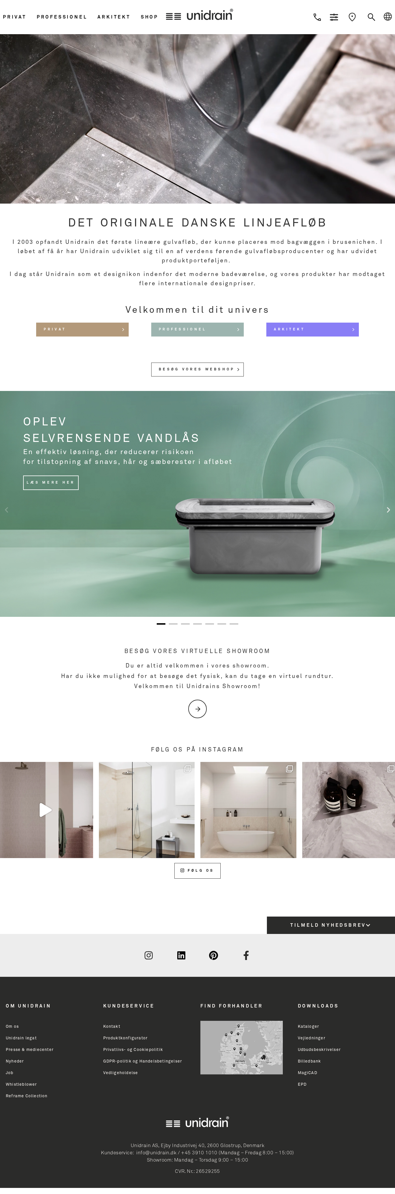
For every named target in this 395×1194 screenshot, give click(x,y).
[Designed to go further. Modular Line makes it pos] (248, 810)
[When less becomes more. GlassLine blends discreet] (147, 810)
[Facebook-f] (246, 955)
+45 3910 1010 (199, 1153)
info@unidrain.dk (156, 1153)
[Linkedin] (181, 955)
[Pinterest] (213, 955)
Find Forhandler (231, 1006)
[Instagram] (148, 955)
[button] (18, 17)
